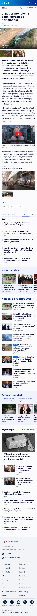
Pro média (22, 564)
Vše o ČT (4, 596)
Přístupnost (24, 612)
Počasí (4, 584)
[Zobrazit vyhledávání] (30, 2)
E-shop (4, 588)
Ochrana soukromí (13, 612)
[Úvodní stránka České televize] (10, 541)
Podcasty (5, 580)
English (4, 612)
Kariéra (21, 584)
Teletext (4, 576)
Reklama (22, 568)
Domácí (12, 206)
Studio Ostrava (24, 576)
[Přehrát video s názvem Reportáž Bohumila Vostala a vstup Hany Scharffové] (18, 134)
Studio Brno (23, 572)
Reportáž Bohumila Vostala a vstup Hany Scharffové (17, 145)
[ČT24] (5, 3)
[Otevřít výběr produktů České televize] (35, 2)
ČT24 (3, 24)
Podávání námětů (25, 588)
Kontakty (22, 596)
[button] (18, 134)
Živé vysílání (6, 568)
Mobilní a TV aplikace (9, 592)
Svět (4, 206)
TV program (6, 564)
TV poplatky (6, 572)
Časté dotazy (23, 592)
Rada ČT (22, 580)
